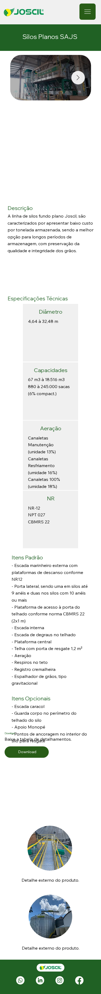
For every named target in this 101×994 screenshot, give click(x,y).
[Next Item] (78, 77)
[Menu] (87, 12)
